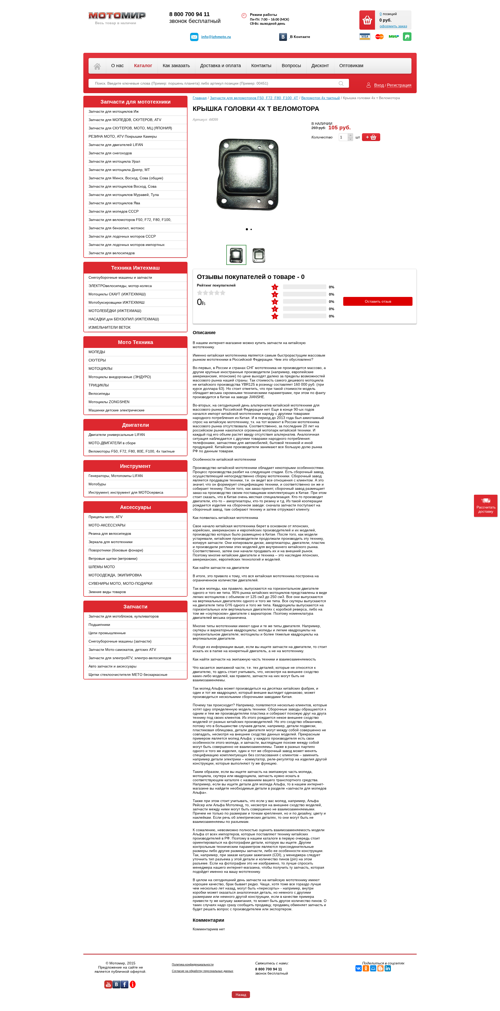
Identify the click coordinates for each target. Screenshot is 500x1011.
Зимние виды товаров (107, 592)
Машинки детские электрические (117, 410)
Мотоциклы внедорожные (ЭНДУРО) (120, 377)
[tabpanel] (249, 172)
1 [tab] (247, 229)
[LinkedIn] (388, 968)
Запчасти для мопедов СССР (114, 211)
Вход (379, 85)
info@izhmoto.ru (216, 37)
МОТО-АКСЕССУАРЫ (107, 525)
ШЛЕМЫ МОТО (102, 567)
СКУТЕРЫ (97, 360)
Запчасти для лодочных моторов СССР (122, 236)
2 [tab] (251, 229)
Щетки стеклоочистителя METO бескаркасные (128, 674)
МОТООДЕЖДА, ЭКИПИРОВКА (115, 575)
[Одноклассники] (366, 968)
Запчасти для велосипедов (112, 253)
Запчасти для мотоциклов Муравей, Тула (124, 195)
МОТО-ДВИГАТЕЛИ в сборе (112, 443)
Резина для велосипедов (110, 533)
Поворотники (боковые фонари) (116, 550)
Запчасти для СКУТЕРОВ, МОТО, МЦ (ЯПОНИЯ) (130, 128)
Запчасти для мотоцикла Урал (114, 161)
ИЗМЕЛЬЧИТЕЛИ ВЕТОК (109, 327)
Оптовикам (351, 65)
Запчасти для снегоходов (110, 153)
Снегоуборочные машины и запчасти (120, 277)
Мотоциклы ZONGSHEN (109, 402)
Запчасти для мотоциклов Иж (114, 111)
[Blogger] (380, 968)
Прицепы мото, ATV (105, 517)
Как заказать (176, 65)
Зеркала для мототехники (111, 542)
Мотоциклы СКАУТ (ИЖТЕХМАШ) (117, 294)
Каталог (143, 65)
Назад (241, 995)
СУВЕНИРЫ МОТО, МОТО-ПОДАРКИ (120, 583)
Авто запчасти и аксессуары (112, 666)
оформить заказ (393, 26)
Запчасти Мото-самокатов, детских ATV (122, 649)
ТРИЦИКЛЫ (99, 385)
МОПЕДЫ (97, 352)
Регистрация (399, 85)
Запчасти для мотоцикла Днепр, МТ (119, 170)
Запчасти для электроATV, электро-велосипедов (130, 658)
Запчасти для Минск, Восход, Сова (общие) (126, 178)
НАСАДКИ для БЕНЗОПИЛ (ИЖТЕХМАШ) (124, 319)
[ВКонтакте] (358, 968)
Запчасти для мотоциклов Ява (114, 203)
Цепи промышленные (107, 633)
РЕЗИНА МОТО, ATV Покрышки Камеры (123, 136)
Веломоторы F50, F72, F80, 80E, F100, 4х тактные (132, 451)
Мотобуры (97, 484)
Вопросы (291, 65)
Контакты (261, 65)
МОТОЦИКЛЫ (100, 368)
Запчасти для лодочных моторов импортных (127, 245)
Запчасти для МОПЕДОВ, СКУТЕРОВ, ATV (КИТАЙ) (125, 124)
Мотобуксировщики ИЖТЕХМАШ (117, 302)
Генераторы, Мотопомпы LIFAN (116, 476)
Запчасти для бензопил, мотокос (117, 228)
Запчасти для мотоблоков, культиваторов (124, 616)
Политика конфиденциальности (193, 964)
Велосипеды (99, 393)
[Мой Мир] (373, 968)
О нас (117, 65)
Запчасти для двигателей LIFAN (116, 145)
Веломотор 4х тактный (320, 98)
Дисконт (320, 65)
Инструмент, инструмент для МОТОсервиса (126, 492)
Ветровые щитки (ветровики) (113, 558)
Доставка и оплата (220, 65)
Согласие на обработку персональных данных (202, 970)
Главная (200, 98)
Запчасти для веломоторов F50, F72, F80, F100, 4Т (130, 224)
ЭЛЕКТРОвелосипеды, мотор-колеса (120, 286)
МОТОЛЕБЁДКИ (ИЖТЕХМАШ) (115, 311)
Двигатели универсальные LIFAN (117, 435)
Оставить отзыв (378, 301)
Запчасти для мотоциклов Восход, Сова (123, 186)
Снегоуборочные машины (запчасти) (120, 641)
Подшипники (99, 624)
